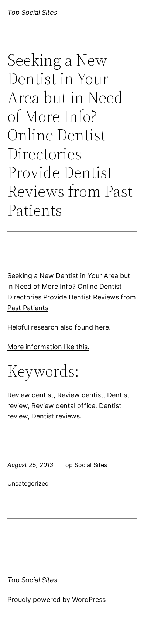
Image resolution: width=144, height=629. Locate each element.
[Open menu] (132, 12)
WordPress (89, 599)
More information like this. (48, 347)
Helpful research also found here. (59, 327)
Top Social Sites (32, 12)
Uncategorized (28, 483)
